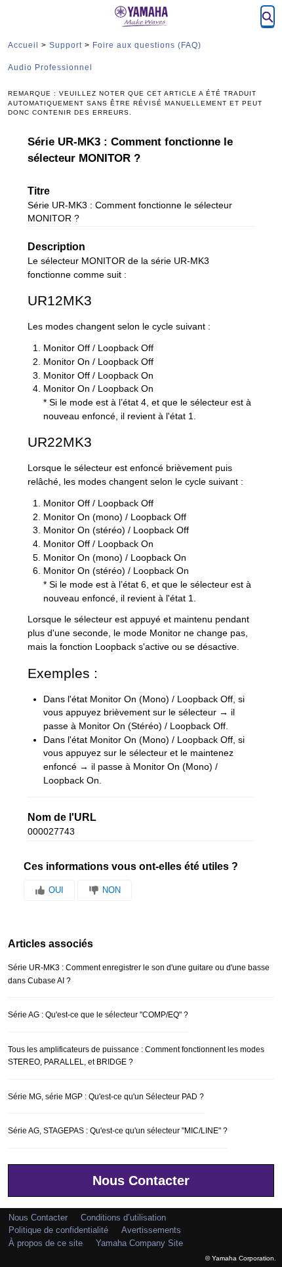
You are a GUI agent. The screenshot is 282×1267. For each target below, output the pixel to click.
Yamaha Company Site (139, 1243)
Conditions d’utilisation (123, 1217)
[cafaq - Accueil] (141, 16)
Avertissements (151, 1230)
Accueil (23, 45)
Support (65, 45)
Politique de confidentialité (58, 1230)
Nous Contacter (141, 1180)
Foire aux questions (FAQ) (146, 45)
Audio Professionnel (50, 67)
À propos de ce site (46, 1243)
